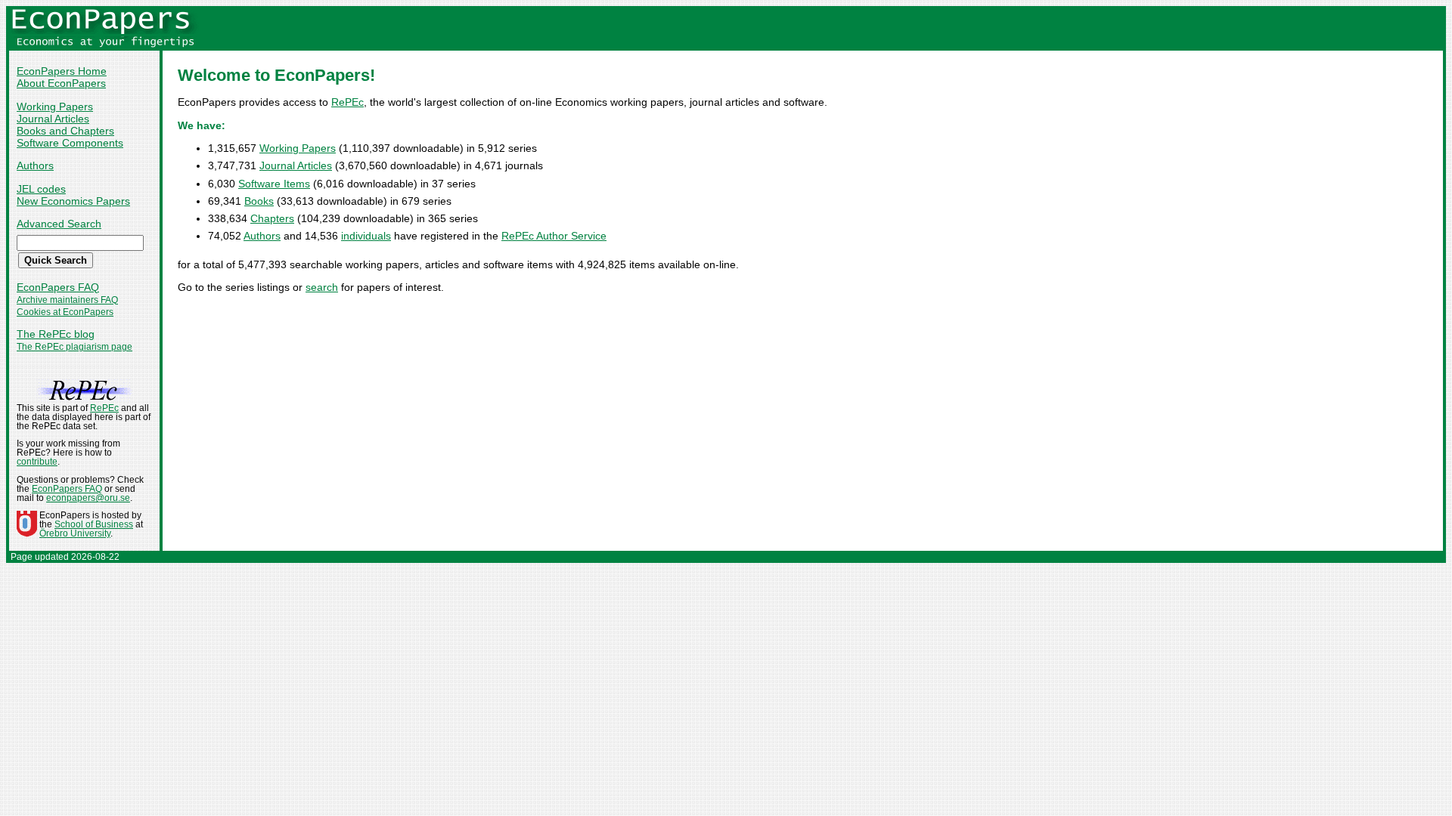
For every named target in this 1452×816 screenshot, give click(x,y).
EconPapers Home (62, 71)
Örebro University (74, 533)
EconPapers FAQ (58, 287)
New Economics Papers (73, 201)
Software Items (274, 184)
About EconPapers (61, 83)
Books (259, 201)
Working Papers (55, 106)
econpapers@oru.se (88, 497)
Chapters (272, 218)
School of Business (93, 524)
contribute (37, 461)
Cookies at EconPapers (65, 312)
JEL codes (41, 189)
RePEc (347, 102)
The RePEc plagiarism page (74, 346)
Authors (35, 165)
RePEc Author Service (554, 236)
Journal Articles (53, 119)
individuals (366, 236)
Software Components (70, 143)
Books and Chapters (65, 131)
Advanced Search (59, 224)
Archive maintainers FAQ (67, 299)
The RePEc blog (56, 334)
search (322, 287)
